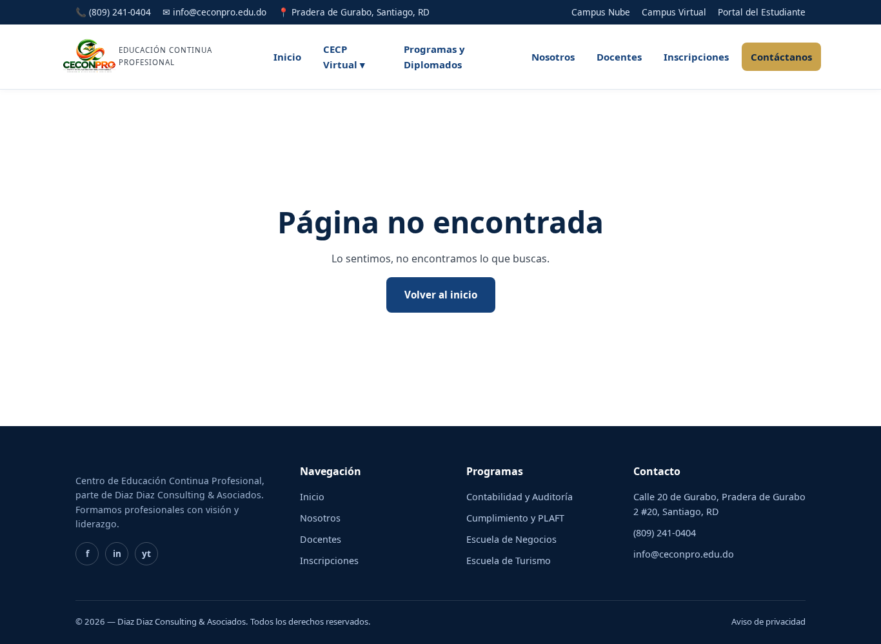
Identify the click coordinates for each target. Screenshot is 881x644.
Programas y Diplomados (434, 57)
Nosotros (553, 56)
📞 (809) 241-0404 (113, 12)
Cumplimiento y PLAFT (515, 518)
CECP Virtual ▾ (344, 57)
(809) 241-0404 (664, 533)
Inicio (287, 56)
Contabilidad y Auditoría (519, 497)
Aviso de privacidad (768, 621)
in (117, 553)
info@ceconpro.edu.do (683, 554)
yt (146, 553)
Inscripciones (696, 56)
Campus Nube (600, 12)
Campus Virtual (674, 12)
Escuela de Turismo (508, 560)
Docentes (619, 56)
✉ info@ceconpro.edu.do (214, 12)
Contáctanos (781, 56)
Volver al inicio (440, 294)
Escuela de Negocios (511, 539)
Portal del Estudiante (762, 12)
